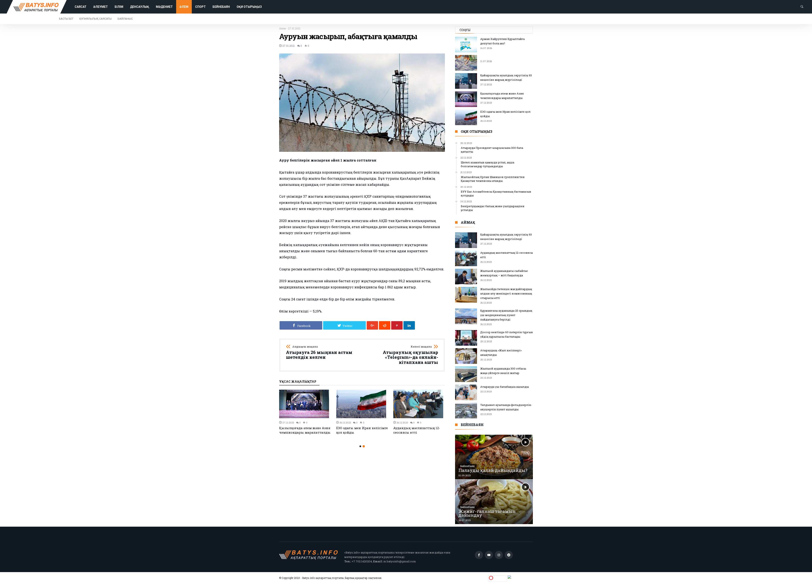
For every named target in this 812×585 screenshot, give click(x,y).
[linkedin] (409, 325)
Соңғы (464, 30)
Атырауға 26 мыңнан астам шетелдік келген (319, 352)
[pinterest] (397, 325)
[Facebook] (479, 555)
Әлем (282, 28)
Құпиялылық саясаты (95, 18)
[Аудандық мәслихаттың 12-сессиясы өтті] (419, 404)
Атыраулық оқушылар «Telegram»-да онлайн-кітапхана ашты (410, 355)
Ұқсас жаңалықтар (297, 382)
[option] (305, 412)
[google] (372, 325)
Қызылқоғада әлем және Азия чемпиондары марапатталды (305, 430)
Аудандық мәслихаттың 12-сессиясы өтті (416, 430)
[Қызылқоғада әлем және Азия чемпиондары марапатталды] (305, 404)
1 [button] (360, 446)
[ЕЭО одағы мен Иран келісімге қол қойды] (362, 404)
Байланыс (125, 18)
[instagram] (499, 555)
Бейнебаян (467, 466)
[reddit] (384, 325)
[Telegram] (509, 555)
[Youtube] (489, 555)
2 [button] (363, 446)
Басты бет (66, 18)
